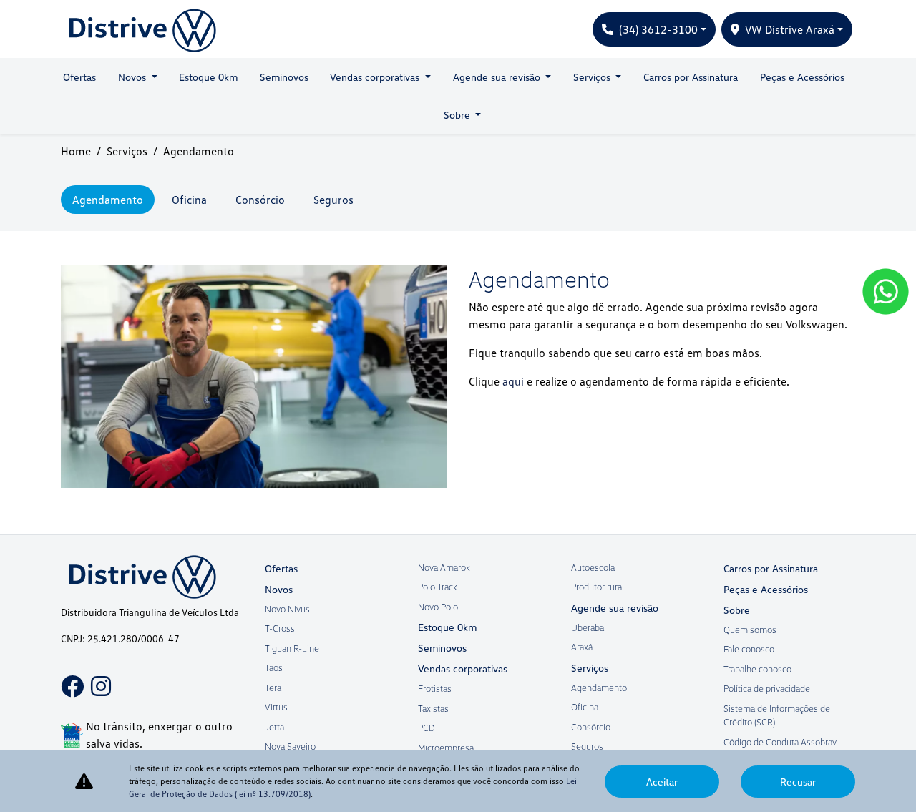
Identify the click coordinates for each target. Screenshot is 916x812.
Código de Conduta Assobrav (780, 742)
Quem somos (749, 629)
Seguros (587, 746)
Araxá (582, 646)
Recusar (798, 782)
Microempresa (446, 747)
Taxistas (433, 708)
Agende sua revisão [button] (498, 77)
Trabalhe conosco (757, 669)
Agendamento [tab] (107, 199)
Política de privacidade (766, 688)
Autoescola (593, 567)
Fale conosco (748, 649)
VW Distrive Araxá (789, 29)
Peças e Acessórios (802, 77)
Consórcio (590, 727)
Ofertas (79, 77)
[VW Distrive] (138, 29)
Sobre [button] (458, 115)
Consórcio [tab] (260, 199)
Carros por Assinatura (690, 77)
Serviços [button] (593, 77)
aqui (513, 381)
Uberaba (587, 627)
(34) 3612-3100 (658, 29)
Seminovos (284, 77)
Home (76, 151)
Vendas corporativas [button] (376, 77)
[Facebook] (68, 676)
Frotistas (435, 688)
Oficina (584, 707)
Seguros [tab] (333, 199)
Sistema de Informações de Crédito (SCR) (776, 715)
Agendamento (599, 687)
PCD (426, 727)
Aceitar (662, 782)
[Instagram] (98, 676)
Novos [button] (133, 77)
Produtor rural (597, 586)
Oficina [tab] (189, 199)
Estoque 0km (208, 77)
